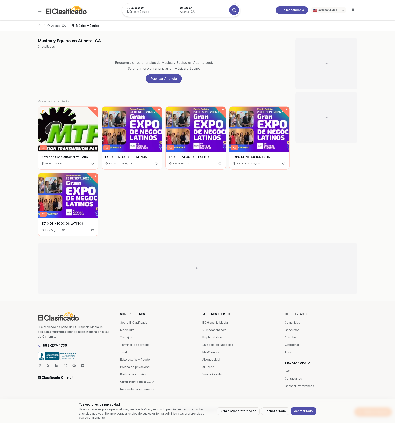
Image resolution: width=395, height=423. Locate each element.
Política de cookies (133, 374)
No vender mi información (137, 389)
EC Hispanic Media (215, 322)
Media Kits (127, 330)
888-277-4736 (55, 345)
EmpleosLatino (212, 337)
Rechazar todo (275, 411)
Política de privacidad (135, 367)
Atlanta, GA (58, 25)
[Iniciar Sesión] (353, 10)
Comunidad (292, 322)
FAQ (287, 371)
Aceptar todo (303, 411)
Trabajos (126, 337)
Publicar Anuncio (292, 10)
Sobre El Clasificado (134, 322)
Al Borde (208, 367)
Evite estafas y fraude (135, 359)
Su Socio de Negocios (217, 344)
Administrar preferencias (238, 411)
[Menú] (40, 10)
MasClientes (210, 352)
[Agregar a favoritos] (92, 163)
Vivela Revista (212, 374)
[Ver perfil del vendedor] (43, 111)
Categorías (292, 344)
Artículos (290, 337)
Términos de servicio (134, 344)
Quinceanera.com (214, 330)
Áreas (289, 352)
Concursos (292, 330)
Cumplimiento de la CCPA (137, 381)
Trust (123, 352)
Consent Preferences (299, 386)
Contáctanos (293, 378)
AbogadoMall (211, 359)
